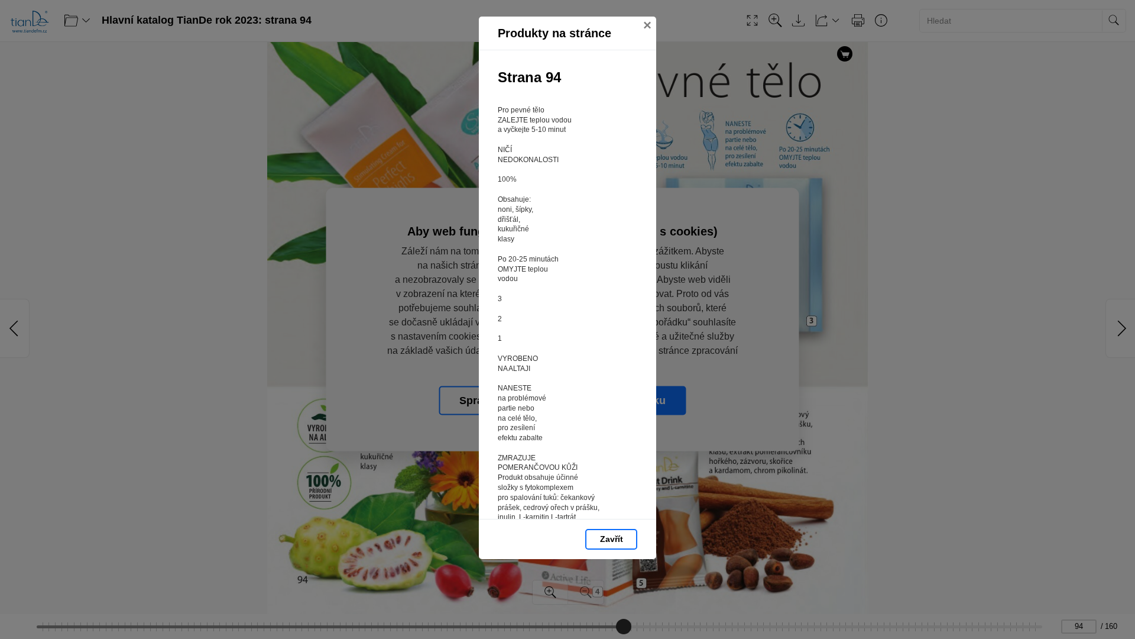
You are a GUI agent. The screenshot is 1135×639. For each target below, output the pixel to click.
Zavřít (611, 539)
